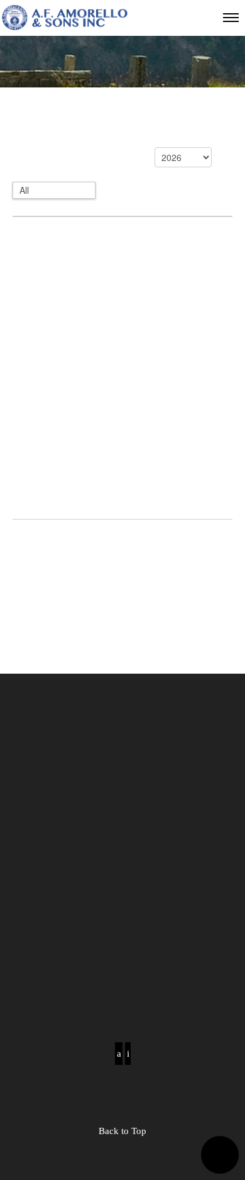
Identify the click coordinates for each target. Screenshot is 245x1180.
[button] (220, 1155)
